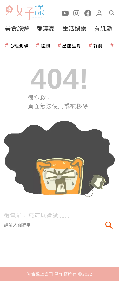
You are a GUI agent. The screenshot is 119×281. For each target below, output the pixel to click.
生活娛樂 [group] (75, 28)
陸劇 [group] (45, 45)
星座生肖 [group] (71, 45)
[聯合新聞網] (9, 10)
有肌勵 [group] (103, 28)
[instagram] (76, 13)
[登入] (99, 13)
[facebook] (88, 13)
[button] (111, 13)
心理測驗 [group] (19, 45)
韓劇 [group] (98, 45)
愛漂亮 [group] (46, 28)
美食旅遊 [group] (17, 28)
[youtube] (65, 13)
